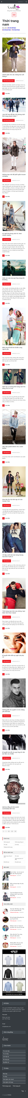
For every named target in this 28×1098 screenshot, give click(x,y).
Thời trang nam (6, 180)
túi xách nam (16, 30)
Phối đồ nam (6, 862)
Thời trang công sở (19, 842)
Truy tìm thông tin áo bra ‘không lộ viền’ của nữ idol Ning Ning (16, 894)
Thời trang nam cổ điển (19, 859)
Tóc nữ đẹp (6, 1053)
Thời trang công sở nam (8, 80)
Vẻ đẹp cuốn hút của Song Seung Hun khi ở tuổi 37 (12, 555)
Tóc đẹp (5, 844)
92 (12, 831)
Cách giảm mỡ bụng (8, 1082)
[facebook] (1, 2)
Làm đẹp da (6, 1056)
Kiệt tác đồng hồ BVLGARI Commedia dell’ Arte (10, 808)
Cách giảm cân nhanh (8, 1079)
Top (22, 1091)
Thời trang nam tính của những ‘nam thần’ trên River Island (13, 612)
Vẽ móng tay (6, 1059)
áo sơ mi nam (12, 27)
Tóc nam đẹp (6, 1051)
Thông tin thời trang (8, 847)
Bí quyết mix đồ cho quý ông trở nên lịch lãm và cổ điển (13, 753)
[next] (8, 899)
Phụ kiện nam (18, 862)
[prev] (8, 873)
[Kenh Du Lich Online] (3, 1037)
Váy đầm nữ (6, 1062)
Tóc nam (17, 856)
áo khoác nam (7, 30)
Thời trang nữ (7, 842)
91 (8, 831)
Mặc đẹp (5, 1073)
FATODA (9, 1095)
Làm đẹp (17, 844)
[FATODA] (14, 9)
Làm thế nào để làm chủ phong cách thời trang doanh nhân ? (13, 115)
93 (15, 831)
